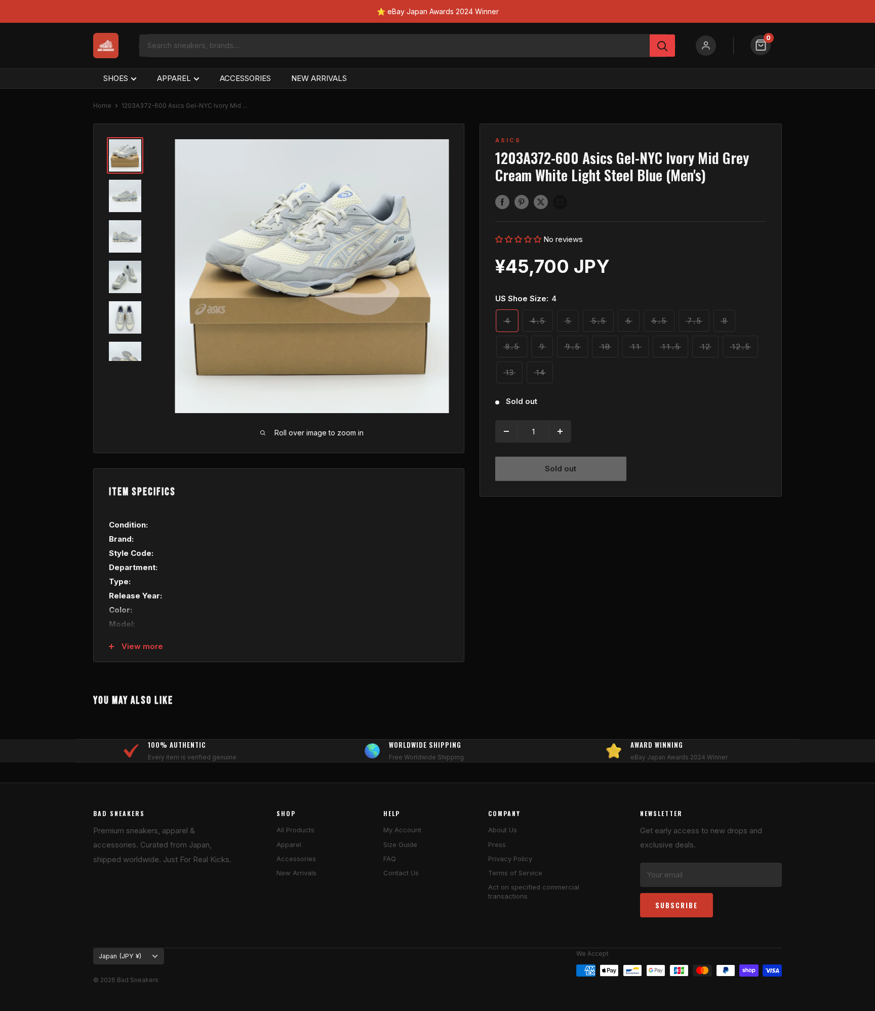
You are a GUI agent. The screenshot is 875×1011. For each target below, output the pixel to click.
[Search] (662, 45)
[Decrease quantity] (506, 431)
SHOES (115, 78)
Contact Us (401, 873)
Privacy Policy (510, 859)
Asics (508, 140)
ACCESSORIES (245, 78)
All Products (295, 830)
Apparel (288, 844)
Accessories (296, 859)
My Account (402, 830)
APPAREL (174, 78)
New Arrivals (296, 873)
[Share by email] (560, 201)
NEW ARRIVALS (319, 78)
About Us (502, 830)
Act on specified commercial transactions (533, 891)
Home (102, 105)
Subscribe (676, 905)
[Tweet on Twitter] (541, 201)
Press (497, 844)
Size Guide (400, 844)
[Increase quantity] (560, 431)
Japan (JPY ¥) (120, 956)
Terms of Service (515, 873)
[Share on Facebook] (502, 201)
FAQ (389, 859)
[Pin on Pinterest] (521, 201)
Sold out (560, 468)
